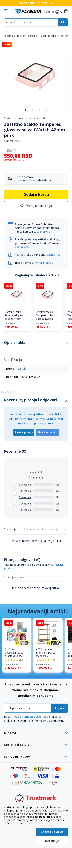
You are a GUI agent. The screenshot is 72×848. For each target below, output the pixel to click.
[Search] (63, 22)
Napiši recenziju (47, 432)
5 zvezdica (25, 484)
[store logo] (28, 11)
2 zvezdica (25, 503)
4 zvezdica (25, 491)
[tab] (36, 343)
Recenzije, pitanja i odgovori (30, 400)
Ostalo (22, 369)
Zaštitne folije (49, 36)
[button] (49, 12)
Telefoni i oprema (27, 36)
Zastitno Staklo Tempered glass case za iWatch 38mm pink (45, 315)
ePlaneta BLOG (30, 717)
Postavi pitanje (24, 432)
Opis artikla (14, 342)
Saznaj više (43, 231)
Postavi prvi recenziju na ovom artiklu (25, 118)
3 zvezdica (25, 497)
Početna (8, 36)
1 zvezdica (25, 510)
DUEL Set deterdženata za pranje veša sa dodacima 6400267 (16, 653)
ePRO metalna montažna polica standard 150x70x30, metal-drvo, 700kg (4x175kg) (46, 653)
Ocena (27, 529)
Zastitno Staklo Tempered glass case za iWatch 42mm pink (14, 315)
